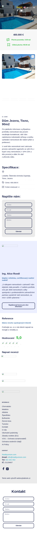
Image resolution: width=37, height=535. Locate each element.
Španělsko (6, 415)
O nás (4, 430)
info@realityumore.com (17, 457)
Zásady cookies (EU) (10, 436)
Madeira (5, 409)
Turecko (5, 424)
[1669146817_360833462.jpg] (18, 66)
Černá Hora (6, 421)
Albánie (5, 412)
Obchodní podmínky (10, 433)
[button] (34, 7)
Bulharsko (6, 418)
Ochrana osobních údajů (11, 442)
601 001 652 (10, 460)
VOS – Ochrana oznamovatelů (14, 439)
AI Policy (5, 444)
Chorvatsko (6, 406)
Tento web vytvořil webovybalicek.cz (16, 478)
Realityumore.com (9, 455)
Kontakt (5, 427)
